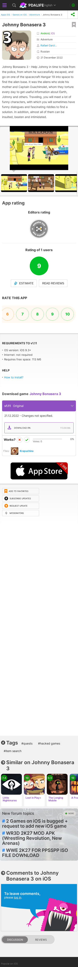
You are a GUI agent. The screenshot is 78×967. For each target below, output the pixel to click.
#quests (26, 743)
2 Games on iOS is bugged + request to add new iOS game (35, 823)
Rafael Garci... (49, 45)
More (71, 813)
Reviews (41, 939)
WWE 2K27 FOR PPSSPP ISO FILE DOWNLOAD (35, 853)
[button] (41, 183)
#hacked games (49, 743)
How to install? (14, 377)
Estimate (26, 283)
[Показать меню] (4, 5)
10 (67, 314)
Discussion (15, 939)
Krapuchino (26, 450)
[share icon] (73, 14)
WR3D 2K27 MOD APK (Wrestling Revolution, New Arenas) (32, 838)
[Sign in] (73, 5)
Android (45, 33)
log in (17, 897)
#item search (12, 751)
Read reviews (53, 283)
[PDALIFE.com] (32, 5)
